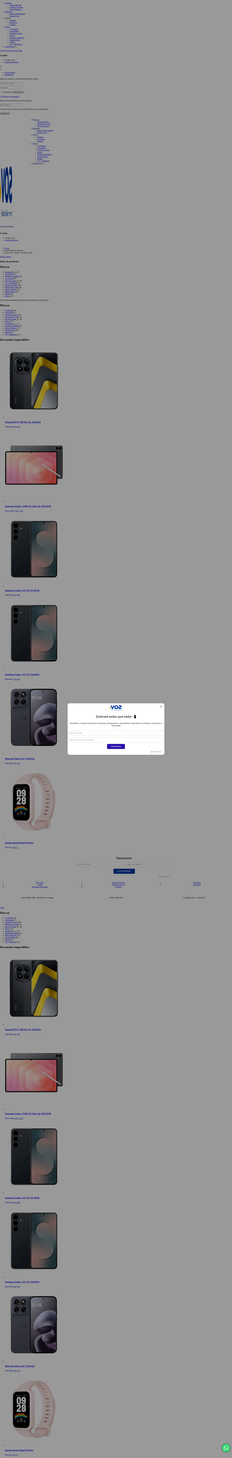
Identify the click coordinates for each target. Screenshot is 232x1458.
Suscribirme (116, 746)
